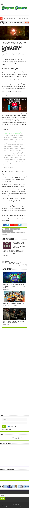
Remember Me (12, 426)
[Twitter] (13, 438)
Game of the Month (15, 229)
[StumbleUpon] (19, 438)
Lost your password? (7, 429)
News (12, 54)
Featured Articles (10, 42)
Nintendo (15, 54)
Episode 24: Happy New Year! (17, 265)
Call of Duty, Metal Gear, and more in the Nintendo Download (13, 322)
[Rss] (7, 438)
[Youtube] (16, 438)
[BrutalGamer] (14, 7)
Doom (7, 229)
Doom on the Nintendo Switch (12, 133)
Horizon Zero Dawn (8, 230)
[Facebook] (10, 438)
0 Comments (6, 56)
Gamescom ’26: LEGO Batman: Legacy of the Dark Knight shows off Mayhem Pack (14, 286)
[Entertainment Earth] (14, 22)
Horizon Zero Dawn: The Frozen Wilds (12, 232)
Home (3, 42)
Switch (4, 234)
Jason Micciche (6, 53)
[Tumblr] (21, 438)
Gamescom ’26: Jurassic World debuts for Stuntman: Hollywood (13, 304)
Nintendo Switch (21, 54)
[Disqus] (14, 351)
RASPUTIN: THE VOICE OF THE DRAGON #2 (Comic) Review (13, 262)
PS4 (2, 55)
